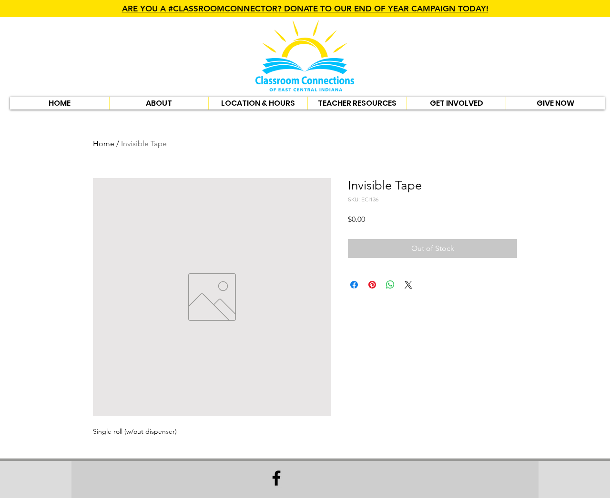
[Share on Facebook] (354, 284)
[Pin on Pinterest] (372, 284)
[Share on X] (408, 284)
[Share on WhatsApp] (390, 284)
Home (103, 143)
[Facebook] (276, 478)
